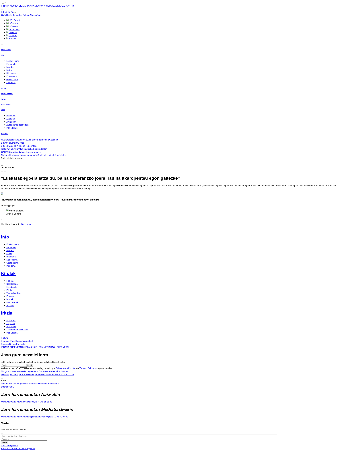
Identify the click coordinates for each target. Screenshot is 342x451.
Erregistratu (29, 448)
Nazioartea (35, 14)
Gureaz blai (26, 224)
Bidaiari (43, 148)
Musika (4, 139)
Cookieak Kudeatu (46, 155)
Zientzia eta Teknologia (38, 139)
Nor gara (5, 155)
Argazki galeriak (17, 340)
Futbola (9, 280)
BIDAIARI (23, 5)
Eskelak (14, 142)
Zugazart (10, 118)
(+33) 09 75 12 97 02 (58, 416)
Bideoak (5, 145)
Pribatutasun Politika (65, 368)
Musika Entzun (33, 148)
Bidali (29, 365)
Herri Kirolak (12, 302)
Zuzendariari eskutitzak (17, 124)
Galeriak (13, 145)
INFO (10, 11)
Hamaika (37, 151)
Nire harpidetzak (20, 383)
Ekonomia (11, 63)
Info (2, 55)
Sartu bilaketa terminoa (12, 158)
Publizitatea (60, 155)
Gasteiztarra (12, 79)
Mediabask (21, 151)
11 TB (71, 5)
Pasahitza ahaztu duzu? (12, 448)
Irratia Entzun (12, 148)
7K (36, 5)
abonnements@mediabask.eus (33, 416)
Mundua (10, 67)
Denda (21, 142)
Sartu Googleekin (9, 445)
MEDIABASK (52, 5)
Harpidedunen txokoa (48, 383)
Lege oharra (31, 155)
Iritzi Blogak (12, 127)
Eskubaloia (11, 286)
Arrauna (10, 305)
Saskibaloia (12, 283)
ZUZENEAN (11, 347)
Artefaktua (4, 134)
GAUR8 (42, 5)
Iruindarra (10, 82)
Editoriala (10, 115)
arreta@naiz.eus (26, 401)
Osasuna (53, 139)
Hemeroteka (30, 145)
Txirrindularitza (13, 293)
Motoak (9, 299)
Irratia (3, 148)
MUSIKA (14, 5)
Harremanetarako (17, 155)
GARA (31, 5)
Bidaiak (11, 139)
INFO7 (4, 11)
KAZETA (63, 5)
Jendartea (17, 14)
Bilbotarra (11, 73)
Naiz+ (9, 70)
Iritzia (3, 110)
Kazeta (29, 151)
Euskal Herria (12, 60)
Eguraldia (5, 142)
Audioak (21, 145)
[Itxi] (2, 433)
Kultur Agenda (6, 104)
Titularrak (33, 383)
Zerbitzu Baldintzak (88, 368)
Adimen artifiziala (7, 94)
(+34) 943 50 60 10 (43, 401)
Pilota (9, 290)
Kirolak (3, 88)
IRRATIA (5, 5)
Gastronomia (21, 139)
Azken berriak (6, 50)
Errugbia (10, 296)
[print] (2, 171)
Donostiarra (12, 76)
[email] (5, 171)
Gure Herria (6, 14)
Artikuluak (11, 121)
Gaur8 (13, 151)
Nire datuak (6, 383)
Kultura (26, 14)
